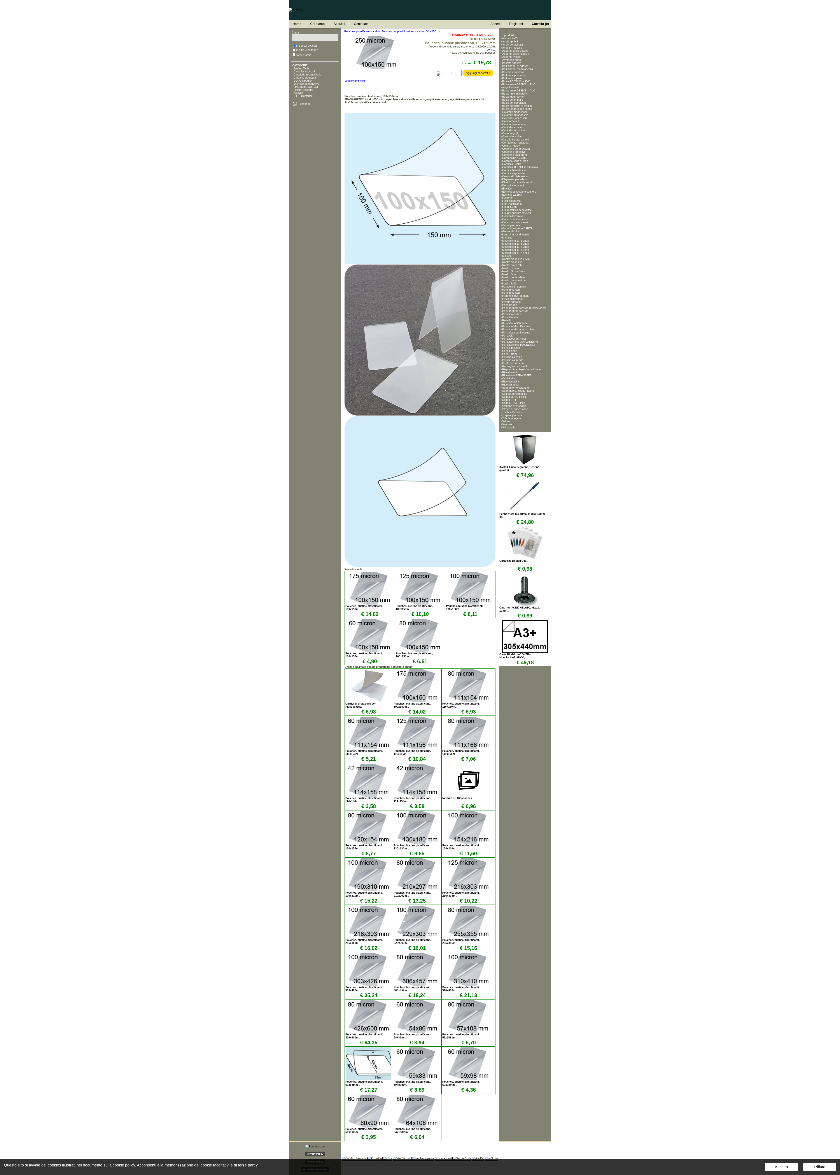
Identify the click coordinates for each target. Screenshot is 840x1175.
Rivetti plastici (510, 384)
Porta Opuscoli (511, 347)
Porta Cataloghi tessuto (516, 332)
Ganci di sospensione (515, 219)
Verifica (491, 49)
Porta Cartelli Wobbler (515, 323)
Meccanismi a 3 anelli (515, 243)
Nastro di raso (510, 268)
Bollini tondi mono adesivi (517, 69)
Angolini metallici (512, 47)
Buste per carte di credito (517, 105)
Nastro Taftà (509, 283)
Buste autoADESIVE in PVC (518, 84)
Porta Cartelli (510, 317)
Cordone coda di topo (515, 161)
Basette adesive (511, 63)
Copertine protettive (514, 151)
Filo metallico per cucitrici (517, 210)
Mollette (507, 256)
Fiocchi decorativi (512, 216)
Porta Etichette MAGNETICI (518, 344)
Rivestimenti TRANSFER (517, 375)
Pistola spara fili (512, 301)
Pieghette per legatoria (515, 295)
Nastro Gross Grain (513, 271)
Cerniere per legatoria (515, 142)
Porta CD (507, 335)
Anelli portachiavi (512, 44)
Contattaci (361, 24)
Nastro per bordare (513, 277)
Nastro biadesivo (512, 262)
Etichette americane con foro (519, 191)
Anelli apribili (510, 41)
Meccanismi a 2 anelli (515, 240)
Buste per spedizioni (514, 102)
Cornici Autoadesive (514, 170)
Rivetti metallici (511, 381)
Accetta (781, 1167)
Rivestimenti (509, 372)
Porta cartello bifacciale (516, 326)
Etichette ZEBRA (512, 194)
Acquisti (339, 24)
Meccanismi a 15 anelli (516, 252)
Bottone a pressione (514, 75)
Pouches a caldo (512, 357)
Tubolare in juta (511, 418)
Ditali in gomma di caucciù (518, 182)
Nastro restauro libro (514, 280)
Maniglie (507, 237)
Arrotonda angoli (512, 59)
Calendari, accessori (514, 118)
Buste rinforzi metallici (515, 93)
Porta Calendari (511, 314)
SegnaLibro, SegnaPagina (518, 390)
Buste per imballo (512, 99)
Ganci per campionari (515, 222)
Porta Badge (509, 305)
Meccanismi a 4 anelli (515, 246)
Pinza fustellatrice (512, 298)
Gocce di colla (510, 231)
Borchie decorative (513, 72)
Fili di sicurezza (511, 200)
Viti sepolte (508, 427)
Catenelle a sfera (512, 136)
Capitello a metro (512, 127)
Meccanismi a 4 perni (515, 249)
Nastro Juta (509, 274)
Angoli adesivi (510, 87)
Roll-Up (506, 320)
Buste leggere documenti (517, 108)
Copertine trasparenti (514, 154)
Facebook (304, 103)
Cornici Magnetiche (514, 173)
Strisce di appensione (515, 409)
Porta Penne (509, 350)
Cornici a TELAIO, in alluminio (520, 167)
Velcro (506, 421)
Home (296, 24)
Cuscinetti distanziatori (515, 176)
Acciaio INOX (510, 38)
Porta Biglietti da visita (515, 311)
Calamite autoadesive (515, 115)
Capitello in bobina (513, 130)
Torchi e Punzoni (512, 412)
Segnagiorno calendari (516, 387)
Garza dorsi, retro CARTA (517, 228)
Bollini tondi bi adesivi (515, 66)
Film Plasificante (512, 203)
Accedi (495, 24)
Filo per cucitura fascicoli (517, 213)
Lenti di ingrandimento (515, 234)
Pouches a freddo (512, 360)
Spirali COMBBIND (513, 403)
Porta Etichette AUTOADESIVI (520, 341)
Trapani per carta (512, 415)
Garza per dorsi (511, 225)
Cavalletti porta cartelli (515, 139)
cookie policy (124, 1165)
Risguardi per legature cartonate (521, 369)
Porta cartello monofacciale (518, 329)
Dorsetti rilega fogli (513, 185)
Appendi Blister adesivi (516, 53)
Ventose (507, 424)
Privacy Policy (315, 1153)
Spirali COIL (509, 400)
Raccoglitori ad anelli (514, 366)
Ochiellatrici (509, 378)
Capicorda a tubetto (514, 124)
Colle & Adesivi (511, 145)
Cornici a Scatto (511, 164)
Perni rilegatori (511, 289)
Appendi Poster (511, 56)
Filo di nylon (509, 207)
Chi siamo (317, 24)
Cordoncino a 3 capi (514, 158)
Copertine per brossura (516, 148)
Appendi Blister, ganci (515, 50)
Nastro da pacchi (512, 265)
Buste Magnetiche (513, 96)
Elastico (507, 188)
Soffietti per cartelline (514, 393)
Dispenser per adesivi (515, 179)
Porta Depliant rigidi (514, 338)
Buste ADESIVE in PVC (516, 81)
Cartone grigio (510, 133)
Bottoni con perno (512, 78)
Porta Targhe (510, 354)
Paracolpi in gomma (514, 286)
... (360, 705)
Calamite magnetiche (515, 112)
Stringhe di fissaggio (514, 406)
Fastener (507, 197)
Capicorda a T (510, 121)
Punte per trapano (513, 363)
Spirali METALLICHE (514, 396)
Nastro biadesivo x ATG (516, 259)
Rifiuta (819, 1167)
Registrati (516, 24)
